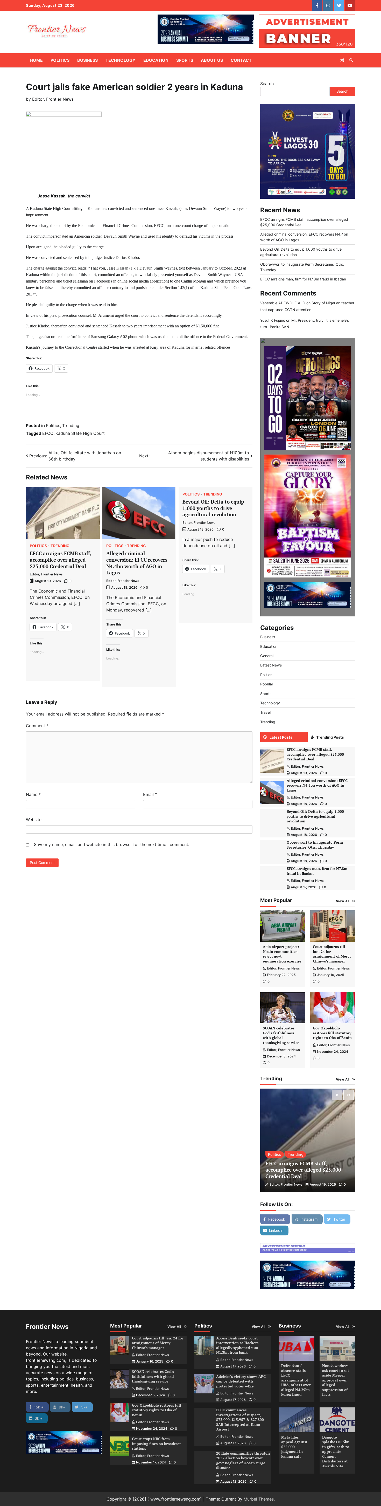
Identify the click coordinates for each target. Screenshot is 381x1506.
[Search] (351, 60)
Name (33, 794)
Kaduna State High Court (80, 433)
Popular (266, 684)
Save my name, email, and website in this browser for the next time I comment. (111, 844)
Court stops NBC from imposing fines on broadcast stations (156, 1443)
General (266, 656)
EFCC (47, 433)
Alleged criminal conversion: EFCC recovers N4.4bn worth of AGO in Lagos (136, 563)
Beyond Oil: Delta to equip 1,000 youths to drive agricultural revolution (213, 508)
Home (36, 60)
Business (87, 60)
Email (150, 794)
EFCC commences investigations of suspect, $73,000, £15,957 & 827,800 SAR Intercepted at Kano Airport (240, 1419)
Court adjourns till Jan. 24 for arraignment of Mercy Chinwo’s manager (332, 954)
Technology (120, 60)
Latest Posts (281, 737)
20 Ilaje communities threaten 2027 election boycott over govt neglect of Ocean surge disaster (243, 1460)
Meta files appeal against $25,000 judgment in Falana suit (294, 1447)
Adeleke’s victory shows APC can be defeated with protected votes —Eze (241, 1381)
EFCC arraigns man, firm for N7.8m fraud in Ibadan (303, 279)
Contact (241, 60)
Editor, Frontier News (53, 99)
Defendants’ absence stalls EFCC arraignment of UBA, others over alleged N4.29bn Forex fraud (296, 1380)
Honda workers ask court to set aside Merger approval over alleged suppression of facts (335, 1380)
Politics (60, 60)
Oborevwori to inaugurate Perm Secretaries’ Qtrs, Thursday (315, 845)
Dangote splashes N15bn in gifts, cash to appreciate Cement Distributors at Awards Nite (335, 1451)
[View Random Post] (342, 60)
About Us (212, 60)
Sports (184, 60)
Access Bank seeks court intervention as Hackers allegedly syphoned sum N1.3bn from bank (237, 1345)
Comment (37, 725)
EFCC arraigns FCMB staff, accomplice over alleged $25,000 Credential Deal (60, 559)
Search (267, 83)
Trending (70, 425)
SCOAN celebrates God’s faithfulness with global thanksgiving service (281, 1035)
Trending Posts (330, 737)
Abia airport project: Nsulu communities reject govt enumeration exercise (282, 954)
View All (343, 901)
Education (155, 60)
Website (33, 819)
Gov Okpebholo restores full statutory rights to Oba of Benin (332, 1033)
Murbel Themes (259, 1499)
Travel (265, 712)
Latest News (271, 665)
